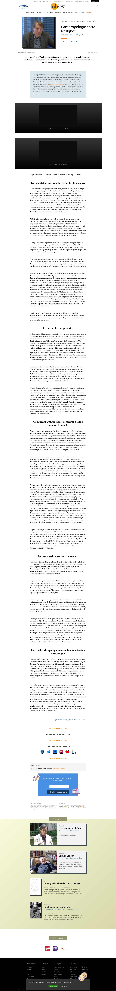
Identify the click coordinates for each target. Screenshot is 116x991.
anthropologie (22, 52)
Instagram (74, 976)
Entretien (64, 21)
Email (47, 787)
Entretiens (89, 12)
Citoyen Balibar (66, 855)
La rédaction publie (48, 1)
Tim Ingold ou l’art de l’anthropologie (62, 883)
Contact (56, 969)
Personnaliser (63, 986)
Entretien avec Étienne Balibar (70, 858)
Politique (26, 12)
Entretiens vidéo (81, 21)
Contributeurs (58, 974)
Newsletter (74, 967)
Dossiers (44, 974)
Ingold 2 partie (54, 165)
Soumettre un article (37, 1)
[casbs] (47, 948)
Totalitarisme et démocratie (57, 906)
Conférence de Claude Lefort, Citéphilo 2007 (61, 909)
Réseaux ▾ (86, 1)
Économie (38, 12)
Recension (47, 881)
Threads (73, 974)
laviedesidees (65, 129)
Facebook (86, 967)
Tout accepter (53, 986)
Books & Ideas (95, 1)
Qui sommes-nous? (60, 1)
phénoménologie (31, 52)
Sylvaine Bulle (75, 42)
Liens (55, 976)
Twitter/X (73, 979)
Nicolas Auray (67, 42)
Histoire (65, 12)
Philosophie (58, 12)
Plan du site (57, 979)
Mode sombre (79, 1)
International (49, 12)
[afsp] (55, 948)
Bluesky (74, 969)
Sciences (70, 12)
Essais (75, 12)
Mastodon (74, 972)
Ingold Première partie (54, 129)
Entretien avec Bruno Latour (69, 830)
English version (93, 52)
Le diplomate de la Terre (70, 828)
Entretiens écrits (91, 21)
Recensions (82, 12)
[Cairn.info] (65, 948)
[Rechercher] (97, 6)
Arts (44, 12)
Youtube (86, 969)
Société (32, 12)
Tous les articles (70, 1)
